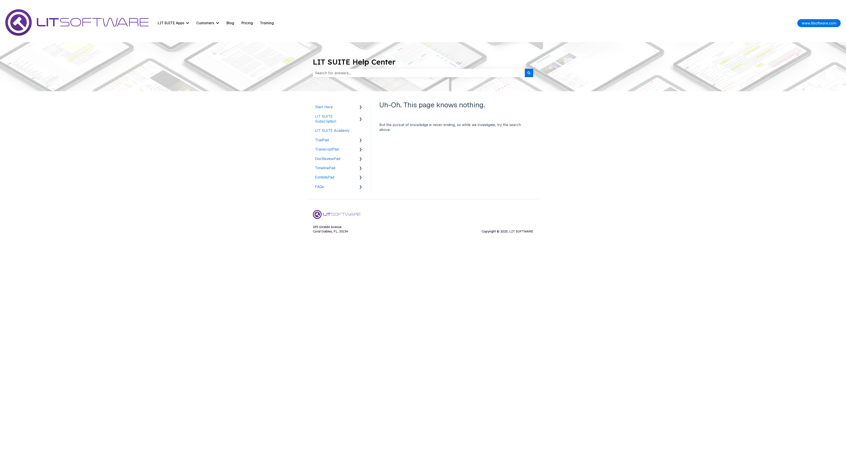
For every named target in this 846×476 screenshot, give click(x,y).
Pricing (247, 23)
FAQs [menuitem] (319, 186)
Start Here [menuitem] (324, 107)
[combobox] (419, 73)
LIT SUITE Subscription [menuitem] (325, 118)
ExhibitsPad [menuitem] (324, 177)
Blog (230, 23)
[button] (360, 107)
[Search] (529, 73)
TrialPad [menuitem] (322, 140)
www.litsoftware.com (819, 23)
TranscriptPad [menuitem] (327, 149)
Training (267, 23)
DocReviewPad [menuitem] (327, 158)
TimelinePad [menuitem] (325, 168)
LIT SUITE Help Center (354, 62)
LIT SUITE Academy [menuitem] (332, 130)
